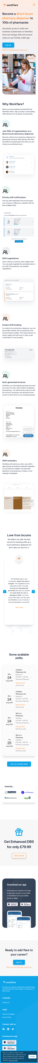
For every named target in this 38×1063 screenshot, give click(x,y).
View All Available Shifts (19, 764)
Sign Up (8, 45)
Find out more (13, 1060)
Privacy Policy (6, 1017)
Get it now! (19, 855)
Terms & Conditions (8, 1014)
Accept (32, 1056)
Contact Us (5, 1002)
